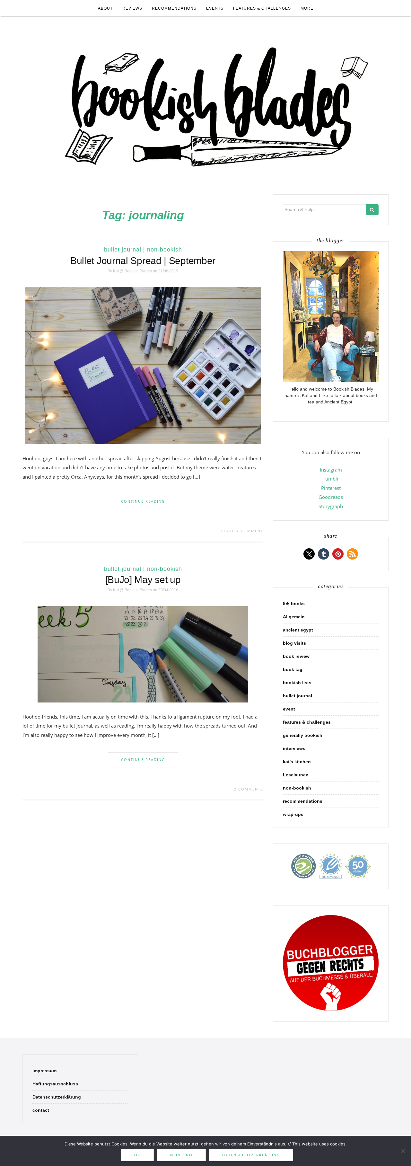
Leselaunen (296, 774)
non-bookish (164, 249)
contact (40, 1110)
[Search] (372, 209)
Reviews (132, 8)
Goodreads (331, 497)
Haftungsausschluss (55, 1083)
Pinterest (331, 488)
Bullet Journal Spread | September (142, 260)
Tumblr (331, 478)
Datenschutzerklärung (56, 1097)
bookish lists (297, 682)
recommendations (174, 8)
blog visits (294, 643)
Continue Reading (143, 501)
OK (137, 1155)
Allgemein (294, 616)
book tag (292, 669)
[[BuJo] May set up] (143, 653)
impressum (44, 1070)
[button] (309, 554)
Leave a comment (242, 530)
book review (296, 656)
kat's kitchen (297, 761)
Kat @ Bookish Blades (132, 271)
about (105, 8)
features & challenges (262, 8)
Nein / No (181, 1155)
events (214, 8)
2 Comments (248, 789)
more (307, 8)
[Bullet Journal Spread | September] (143, 365)
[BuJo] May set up (143, 579)
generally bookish (302, 735)
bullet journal (122, 249)
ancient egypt (298, 629)
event (289, 708)
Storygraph (331, 506)
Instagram (331, 469)
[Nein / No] (403, 1151)
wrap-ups (293, 814)
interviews (294, 748)
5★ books (294, 603)
